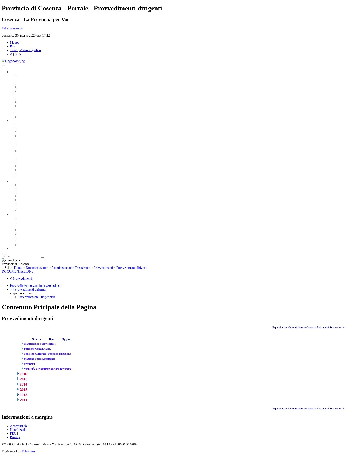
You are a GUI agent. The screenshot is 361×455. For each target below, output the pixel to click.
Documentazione (21, 181)
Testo (13, 50)
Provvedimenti (103, 267)
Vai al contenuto (12, 28)
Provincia (16, 215)
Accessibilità (18, 426)
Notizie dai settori (30, 113)
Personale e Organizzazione (36, 136)
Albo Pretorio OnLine (32, 184)
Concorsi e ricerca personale (37, 192)
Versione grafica (30, 50)
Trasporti (24, 154)
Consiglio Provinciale (32, 79)
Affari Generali (28, 128)
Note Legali (18, 429)
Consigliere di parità (31, 98)
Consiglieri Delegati (31, 83)
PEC (13, 433)
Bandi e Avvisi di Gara (33, 188)
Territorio (24, 233)
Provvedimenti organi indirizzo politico (35, 285)
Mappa (14, 42)
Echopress (28, 451)
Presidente (25, 75)
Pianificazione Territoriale (35, 158)
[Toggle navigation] (3, 65)
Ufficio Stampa (28, 109)
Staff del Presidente (31, 177)
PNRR (22, 151)
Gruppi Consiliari (29, 94)
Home (18, 267)
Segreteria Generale (31, 173)
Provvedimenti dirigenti (131, 267)
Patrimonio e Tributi (31, 147)
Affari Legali (27, 139)
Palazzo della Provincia (33, 222)
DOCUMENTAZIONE (18, 271)
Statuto (23, 207)
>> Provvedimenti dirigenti (28, 289)
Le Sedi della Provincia (33, 226)
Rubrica (15, 248)
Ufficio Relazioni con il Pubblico (40, 105)
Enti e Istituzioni (29, 245)
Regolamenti (26, 211)
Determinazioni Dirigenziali (36, 297)
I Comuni (24, 237)
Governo (15, 72)
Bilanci (23, 196)
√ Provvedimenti (21, 278)
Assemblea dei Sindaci (33, 87)
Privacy (15, 437)
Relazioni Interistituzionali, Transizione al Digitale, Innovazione (60, 143)
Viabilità (23, 169)
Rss (12, 46)
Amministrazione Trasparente (37, 199)
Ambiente (24, 162)
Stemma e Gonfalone (32, 218)
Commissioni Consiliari (33, 90)
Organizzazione (20, 120)
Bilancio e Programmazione (36, 132)
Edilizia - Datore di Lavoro (36, 166)
